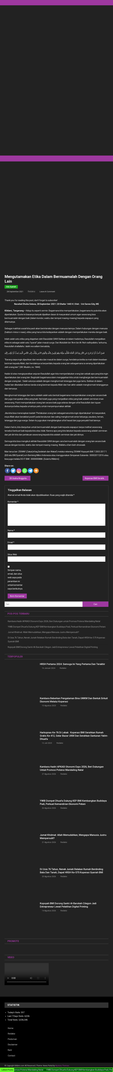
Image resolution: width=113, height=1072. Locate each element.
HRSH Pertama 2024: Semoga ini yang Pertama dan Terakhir (72, 664)
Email (11, 542)
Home (10, 1028)
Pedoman (12, 1039)
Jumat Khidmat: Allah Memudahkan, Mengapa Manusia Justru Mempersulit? (43, 632)
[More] (36, 470)
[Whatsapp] (24, 470)
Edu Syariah (11, 287)
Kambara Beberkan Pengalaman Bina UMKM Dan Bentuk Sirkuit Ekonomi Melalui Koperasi (74, 700)
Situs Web (12, 554)
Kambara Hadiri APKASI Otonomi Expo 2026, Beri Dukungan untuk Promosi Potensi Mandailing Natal (54, 621)
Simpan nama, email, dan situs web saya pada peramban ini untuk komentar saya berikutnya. (15, 579)
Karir (10, 1050)
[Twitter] (13, 470)
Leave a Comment (47, 291)
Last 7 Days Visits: (16, 1016)
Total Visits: (13, 1020)
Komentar (13, 502)
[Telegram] (30, 470)
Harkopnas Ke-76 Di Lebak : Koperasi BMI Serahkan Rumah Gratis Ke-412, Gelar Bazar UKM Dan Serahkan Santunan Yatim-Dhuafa (74, 735)
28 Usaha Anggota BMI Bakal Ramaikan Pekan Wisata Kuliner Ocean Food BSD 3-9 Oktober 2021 (20, 478)
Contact (11, 1055)
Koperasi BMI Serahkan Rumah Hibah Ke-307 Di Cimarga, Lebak (97, 478)
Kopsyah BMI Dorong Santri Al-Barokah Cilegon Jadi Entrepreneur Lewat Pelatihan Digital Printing (53, 647)
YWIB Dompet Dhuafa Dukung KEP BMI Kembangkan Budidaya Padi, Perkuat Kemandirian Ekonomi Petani (56, 627)
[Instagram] (18, 470)
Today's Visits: (14, 1012)
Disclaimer (13, 1044)
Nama (11, 530)
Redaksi (31, 291)
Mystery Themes (62, 1066)
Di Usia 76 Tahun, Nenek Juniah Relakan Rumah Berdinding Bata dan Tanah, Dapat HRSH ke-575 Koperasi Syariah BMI (56, 639)
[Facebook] (7, 470)
